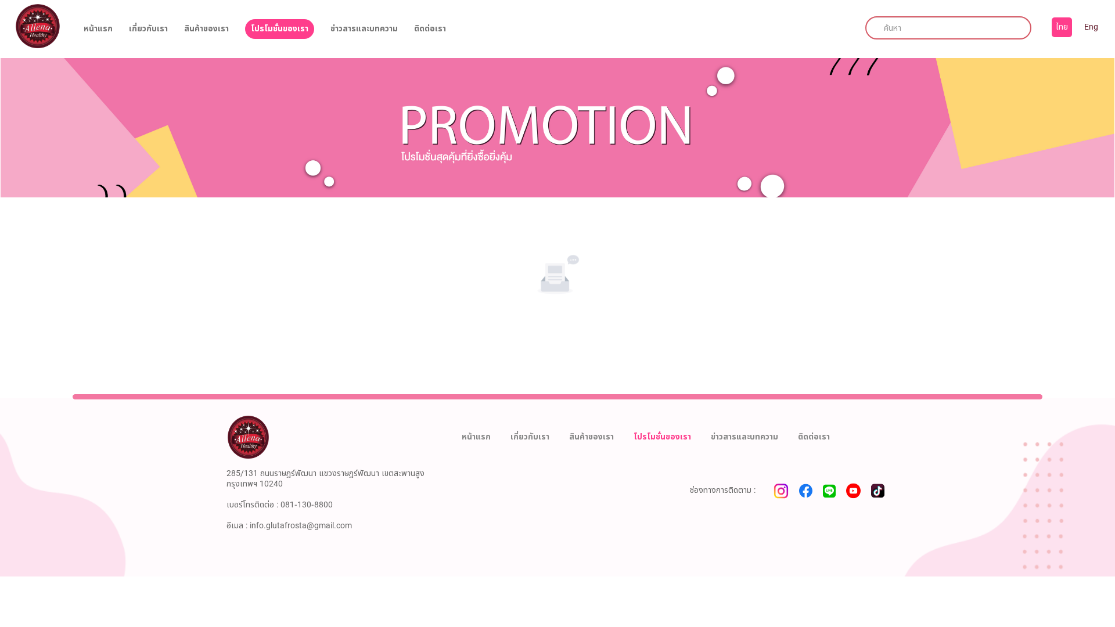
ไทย (1062, 27)
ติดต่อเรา (430, 29)
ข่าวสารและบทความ (364, 29)
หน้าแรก (98, 29)
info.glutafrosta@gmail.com (301, 526)
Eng (1091, 27)
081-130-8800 (306, 505)
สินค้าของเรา (206, 29)
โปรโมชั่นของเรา (279, 29)
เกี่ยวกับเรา (148, 29)
